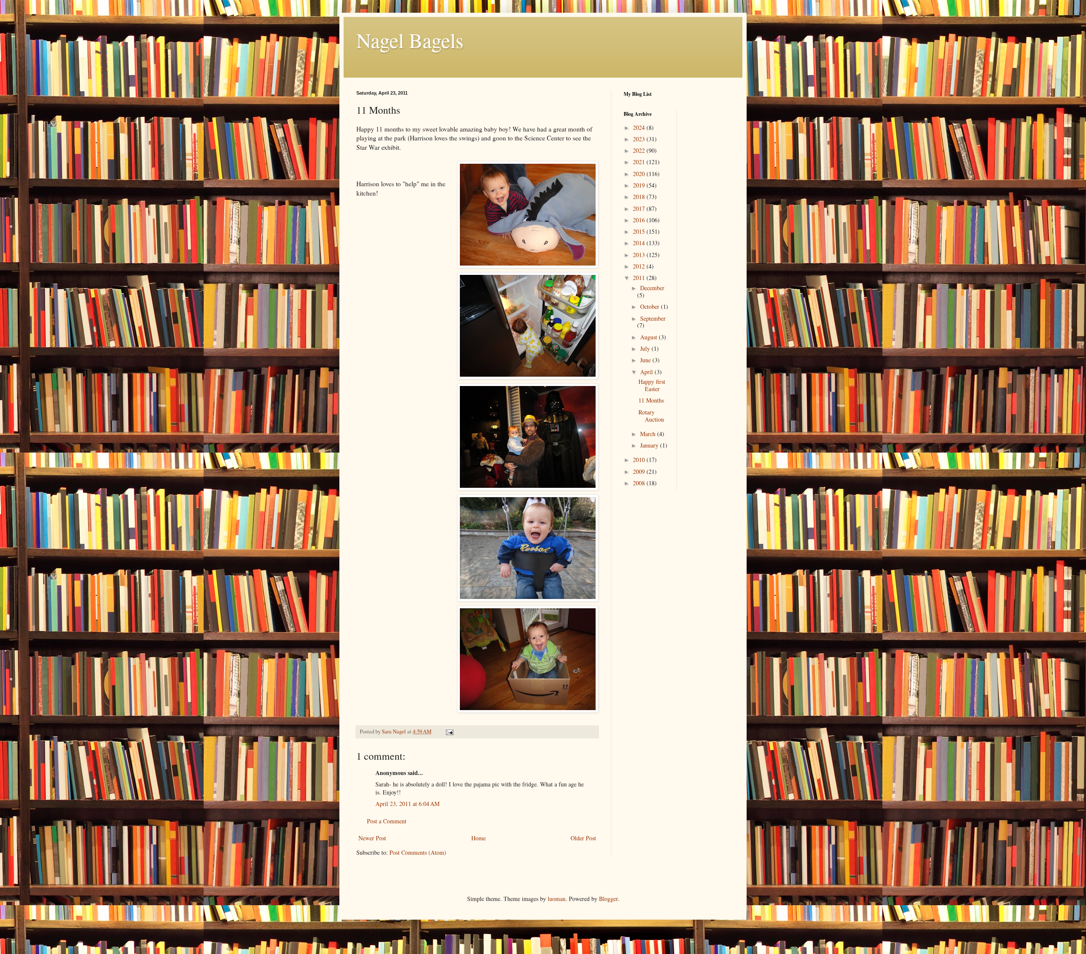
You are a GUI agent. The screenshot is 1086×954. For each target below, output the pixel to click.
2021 (640, 162)
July (646, 348)
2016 (640, 220)
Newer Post (372, 838)
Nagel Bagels (410, 39)
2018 (640, 197)
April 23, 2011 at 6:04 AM (407, 804)
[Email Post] (449, 731)
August (649, 337)
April (647, 372)
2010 (640, 460)
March (648, 434)
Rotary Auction (651, 415)
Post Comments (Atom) (417, 852)
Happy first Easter (651, 385)
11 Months (651, 400)
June (646, 360)
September (653, 318)
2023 (640, 139)
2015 (640, 231)
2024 (640, 127)
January (650, 445)
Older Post (583, 838)
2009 (640, 471)
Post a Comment (386, 821)
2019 (640, 185)
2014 (640, 243)
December (652, 288)
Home (478, 838)
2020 (640, 174)
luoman (556, 899)
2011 (640, 278)
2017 (640, 208)
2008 (640, 483)
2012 (640, 266)
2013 (640, 255)
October (650, 306)
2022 (640, 150)
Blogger (608, 899)
